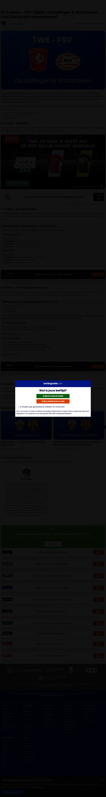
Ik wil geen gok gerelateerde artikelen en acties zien (42, 407)
